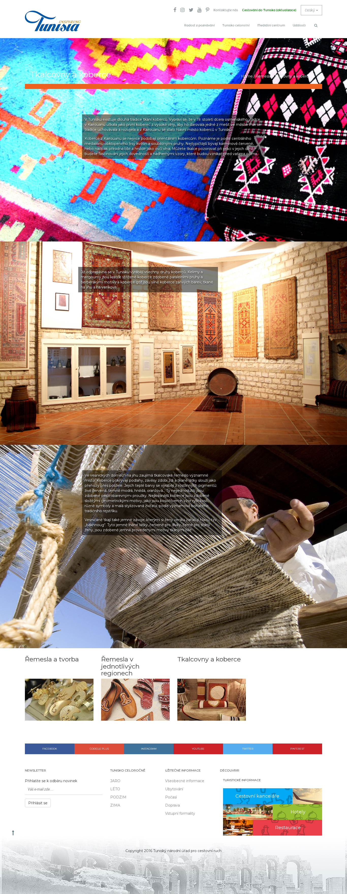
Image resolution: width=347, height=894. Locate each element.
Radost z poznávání (199, 25)
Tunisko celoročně (236, 25)
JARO (115, 781)
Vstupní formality (180, 813)
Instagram (148, 748)
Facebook (49, 748)
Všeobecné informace (184, 781)
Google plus (99, 748)
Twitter (247, 748)
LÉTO (115, 789)
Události (299, 25)
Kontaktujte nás (225, 10)
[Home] (53, 21)
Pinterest (297, 748)
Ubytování (174, 789)
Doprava (172, 805)
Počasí (171, 797)
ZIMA (115, 805)
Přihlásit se (38, 803)
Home (247, 76)
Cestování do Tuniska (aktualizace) (269, 10)
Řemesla (263, 76)
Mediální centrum (271, 25)
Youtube (198, 748)
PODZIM (118, 797)
